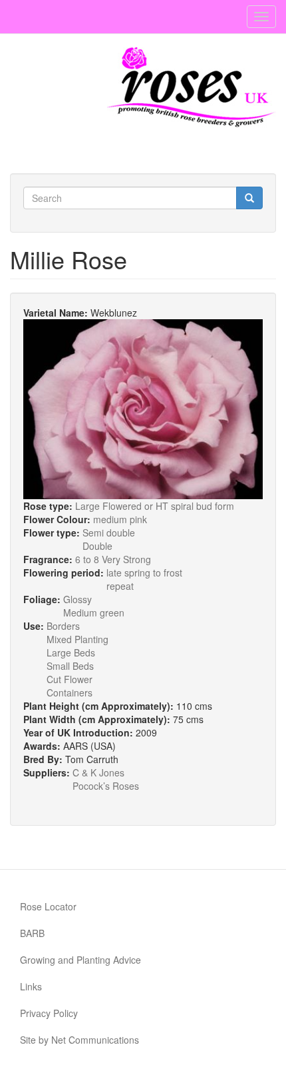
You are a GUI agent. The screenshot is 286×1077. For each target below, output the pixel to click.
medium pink (120, 519)
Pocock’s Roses (105, 785)
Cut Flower (69, 679)
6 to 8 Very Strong (113, 559)
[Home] (191, 87)
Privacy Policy (49, 1013)
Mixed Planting (77, 639)
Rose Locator (48, 906)
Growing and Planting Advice (80, 959)
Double (97, 545)
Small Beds (70, 665)
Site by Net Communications (79, 1039)
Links (31, 986)
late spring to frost (144, 572)
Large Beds (71, 652)
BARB (32, 933)
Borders (63, 625)
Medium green (93, 612)
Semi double (108, 532)
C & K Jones (98, 772)
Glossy (77, 599)
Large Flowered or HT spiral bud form (154, 506)
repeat (120, 585)
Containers (69, 692)
